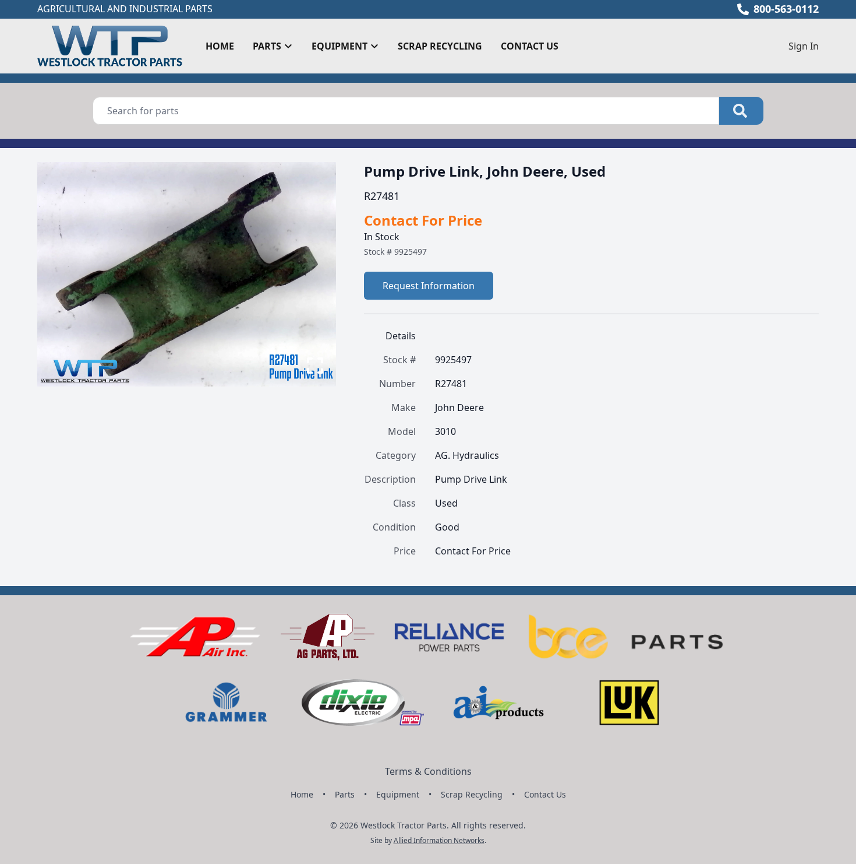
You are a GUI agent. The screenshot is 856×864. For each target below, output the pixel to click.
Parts (345, 794)
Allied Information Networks (439, 840)
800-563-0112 (786, 9)
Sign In (803, 46)
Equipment (397, 794)
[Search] (741, 111)
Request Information (429, 285)
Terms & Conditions (428, 771)
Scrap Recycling (440, 46)
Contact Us (529, 46)
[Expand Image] (315, 365)
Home (220, 46)
